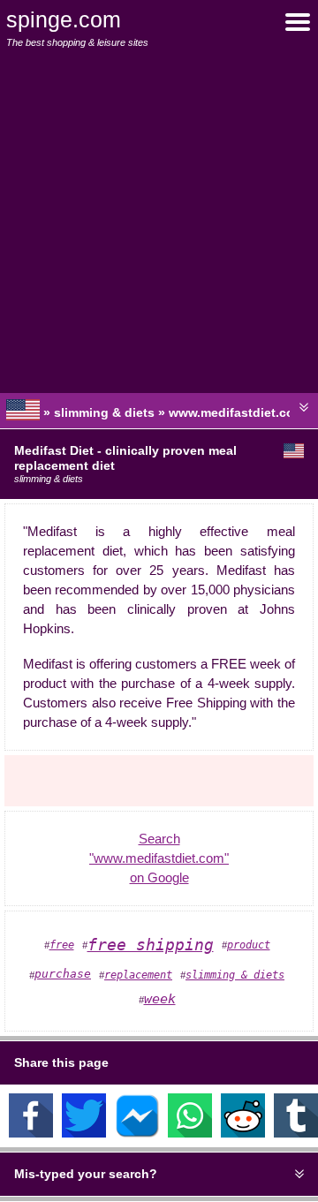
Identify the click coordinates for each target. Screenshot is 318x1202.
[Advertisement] (159, 221)
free (61, 945)
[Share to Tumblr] (296, 1133)
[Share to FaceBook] (31, 1133)
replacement (138, 975)
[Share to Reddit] (243, 1133)
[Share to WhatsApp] (190, 1133)
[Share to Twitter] (84, 1133)
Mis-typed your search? (85, 1174)
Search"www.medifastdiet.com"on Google (159, 858)
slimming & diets (235, 975)
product (248, 945)
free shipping (150, 944)
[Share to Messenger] (137, 1133)
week (160, 999)
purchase (62, 973)
